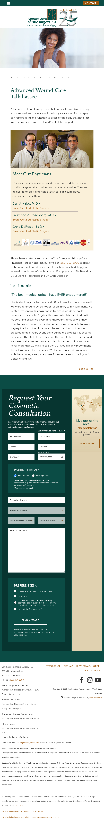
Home (13, 78)
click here (19, 805)
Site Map (68, 666)
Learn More (87, 443)
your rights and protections (28, 743)
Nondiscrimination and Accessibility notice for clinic (23, 811)
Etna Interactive (95, 698)
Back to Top (86, 368)
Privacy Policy (35, 632)
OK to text (22, 596)
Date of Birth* (43, 452)
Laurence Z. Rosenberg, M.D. (33, 215)
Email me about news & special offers (35, 591)
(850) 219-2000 (16, 680)
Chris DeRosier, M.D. (27, 227)
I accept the (23, 609)
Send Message (30, 620)
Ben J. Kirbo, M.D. (25, 203)
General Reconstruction (43, 78)
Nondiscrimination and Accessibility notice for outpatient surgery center (31, 817)
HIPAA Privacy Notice (87, 666)
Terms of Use (53, 666)
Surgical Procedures (24, 78)
